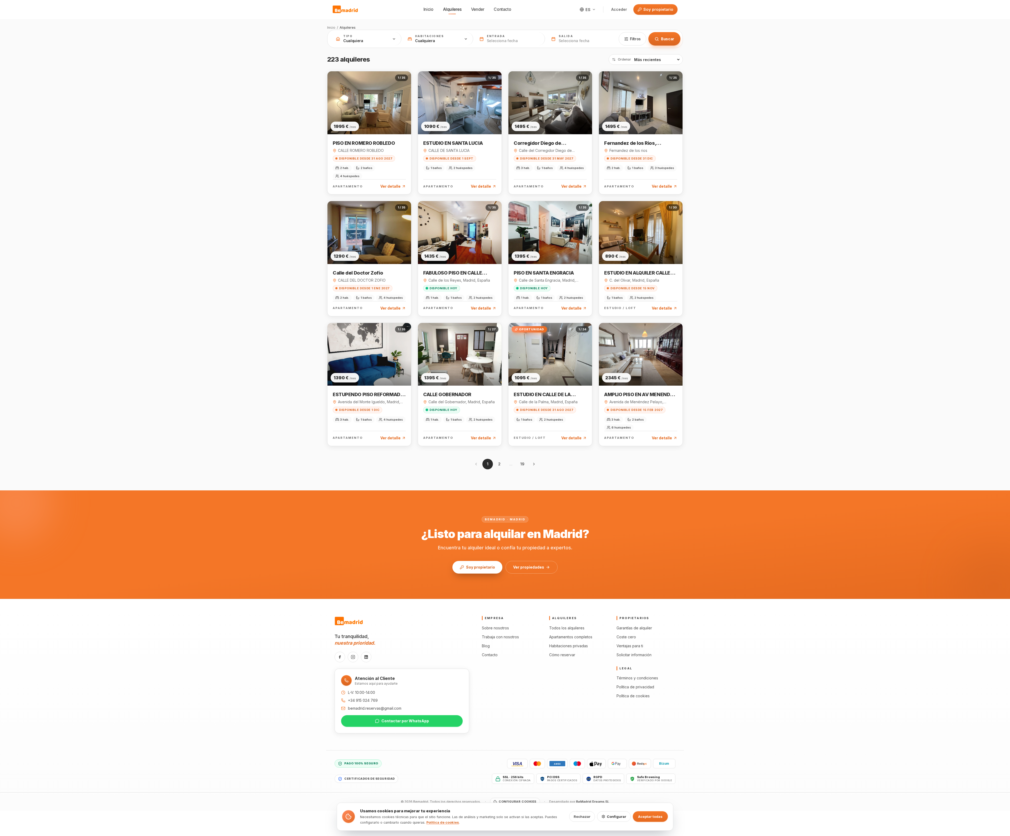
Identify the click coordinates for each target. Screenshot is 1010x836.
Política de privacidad (635, 687)
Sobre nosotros (495, 628)
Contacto (502, 9)
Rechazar (582, 816)
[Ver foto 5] (373, 121)
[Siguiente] (534, 464)
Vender (477, 9)
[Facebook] (340, 657)
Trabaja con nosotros (500, 637)
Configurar (616, 816)
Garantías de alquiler (634, 628)
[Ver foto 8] (382, 121)
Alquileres (452, 9)
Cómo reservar (562, 655)
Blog (486, 646)
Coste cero (626, 637)
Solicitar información (634, 655)
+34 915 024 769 (363, 700)
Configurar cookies (518, 801)
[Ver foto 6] (376, 121)
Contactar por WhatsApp (405, 721)
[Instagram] (353, 657)
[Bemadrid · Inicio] (345, 9)
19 (522, 464)
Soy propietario (658, 9)
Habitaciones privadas (568, 646)
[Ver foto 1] (358, 121)
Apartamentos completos (570, 637)
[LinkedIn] (366, 657)
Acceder (619, 9)
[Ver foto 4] (370, 121)
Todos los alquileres (566, 628)
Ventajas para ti (630, 646)
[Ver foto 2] (364, 121)
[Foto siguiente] (405, 102)
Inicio (428, 9)
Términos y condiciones (637, 678)
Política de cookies (633, 696)
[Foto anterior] (333, 102)
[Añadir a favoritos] (403, 80)
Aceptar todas (650, 816)
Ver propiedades (528, 567)
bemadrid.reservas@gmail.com (374, 708)
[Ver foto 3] (367, 121)
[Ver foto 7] (379, 121)
